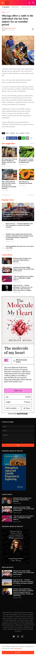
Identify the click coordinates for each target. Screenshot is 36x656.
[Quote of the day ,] (7, 288)
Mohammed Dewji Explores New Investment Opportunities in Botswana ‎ (22, 260)
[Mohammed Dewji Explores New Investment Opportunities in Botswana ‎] (7, 261)
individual (12, 133)
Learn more (17, 648)
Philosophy (15, 7)
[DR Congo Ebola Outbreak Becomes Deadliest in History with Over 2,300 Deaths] (9, 151)
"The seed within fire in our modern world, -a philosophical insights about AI (23, 278)
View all (32, 143)
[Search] (33, 2)
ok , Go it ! (18, 652)
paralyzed (22, 133)
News (17, 133)
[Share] (32, 29)
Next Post (30, 195)
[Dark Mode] (29, 2)
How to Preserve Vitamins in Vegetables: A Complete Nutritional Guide (26, 160)
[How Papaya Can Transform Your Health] (26, 174)
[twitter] (18, 636)
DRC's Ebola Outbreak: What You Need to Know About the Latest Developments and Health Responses (9, 185)
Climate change (26, 7)
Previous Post (6, 195)
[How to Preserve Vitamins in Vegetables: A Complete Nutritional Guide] (26, 151)
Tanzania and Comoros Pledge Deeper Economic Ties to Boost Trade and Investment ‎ (23, 269)
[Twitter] (19, 138)
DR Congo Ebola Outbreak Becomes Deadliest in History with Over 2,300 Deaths (9, 161)
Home (3, 12)
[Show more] (31, 138)
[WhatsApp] (23, 138)
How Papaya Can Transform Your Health (25, 182)
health (8, 12)
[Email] (27, 138)
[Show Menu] (2, 2)
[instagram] (22, 636)
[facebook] (13, 636)
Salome (27, 133)
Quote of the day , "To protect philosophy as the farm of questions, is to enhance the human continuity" (19, 225)
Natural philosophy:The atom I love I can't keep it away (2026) (20, 247)
